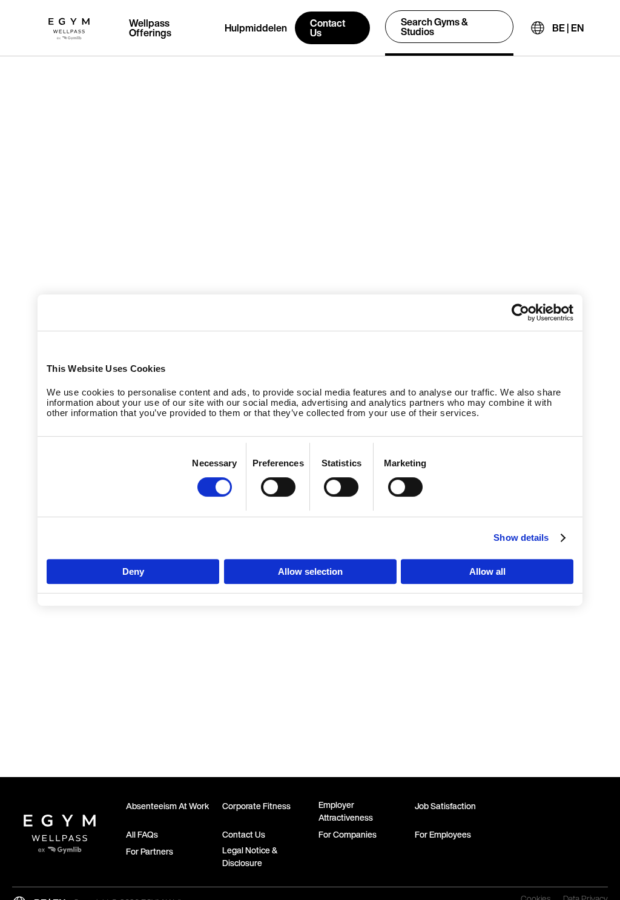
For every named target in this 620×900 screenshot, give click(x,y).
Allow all (487, 571)
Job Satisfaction (445, 805)
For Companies (347, 834)
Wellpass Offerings (150, 28)
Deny (133, 571)
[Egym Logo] (59, 829)
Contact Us (327, 28)
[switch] (278, 487)
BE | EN (568, 28)
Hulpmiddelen (256, 28)
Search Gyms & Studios (434, 27)
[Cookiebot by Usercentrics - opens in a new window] (520, 312)
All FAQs (142, 834)
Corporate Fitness (256, 805)
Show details (521, 537)
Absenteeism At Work (167, 805)
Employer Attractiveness (345, 811)
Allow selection (310, 571)
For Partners (149, 851)
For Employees (443, 834)
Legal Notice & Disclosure (249, 856)
